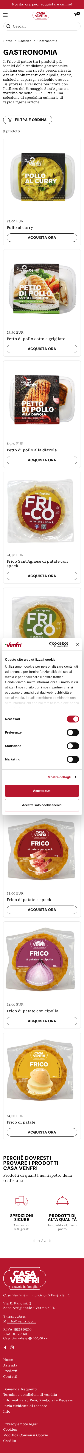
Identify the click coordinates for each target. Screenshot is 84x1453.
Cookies (10, 1430)
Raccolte (24, 41)
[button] (76, 15)
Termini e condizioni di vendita (30, 1395)
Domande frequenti (20, 1389)
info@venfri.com (21, 1321)
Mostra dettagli (59, 777)
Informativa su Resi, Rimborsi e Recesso (38, 1400)
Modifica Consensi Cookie (25, 1435)
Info (6, 1412)
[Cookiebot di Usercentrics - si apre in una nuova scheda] (51, 644)
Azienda (10, 1365)
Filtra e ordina (31, 119)
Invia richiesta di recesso (25, 1406)
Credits (9, 1441)
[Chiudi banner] (77, 644)
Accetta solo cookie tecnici (42, 805)
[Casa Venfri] (41, 15)
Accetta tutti (42, 791)
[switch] (73, 732)
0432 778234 (16, 1317)
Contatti (10, 1377)
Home (7, 41)
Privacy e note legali (21, 1424)
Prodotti (10, 1371)
